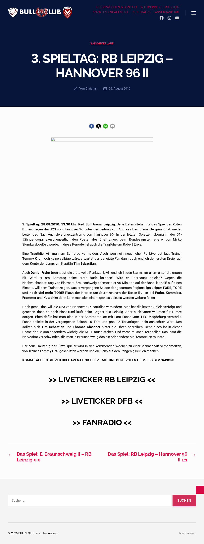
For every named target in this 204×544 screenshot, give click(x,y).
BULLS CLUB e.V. (29, 533)
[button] (91, 126)
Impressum (50, 533)
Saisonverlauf (102, 43)
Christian (91, 88)
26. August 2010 (119, 88)
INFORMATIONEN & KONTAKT (116, 7)
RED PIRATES (141, 12)
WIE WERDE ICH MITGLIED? (159, 7)
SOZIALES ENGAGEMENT (110, 12)
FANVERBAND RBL (166, 12)
